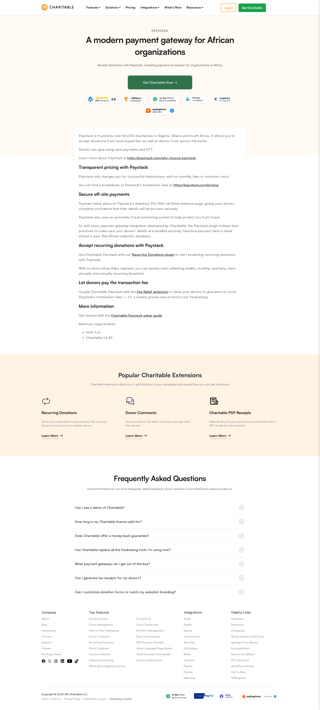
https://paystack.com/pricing (195, 185)
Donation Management (150, 630)
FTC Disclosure (240, 660)
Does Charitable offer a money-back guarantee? (112, 536)
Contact (46, 636)
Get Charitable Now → (160, 82)
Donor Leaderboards (149, 660)
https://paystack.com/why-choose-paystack (161, 158)
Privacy (68, 698)
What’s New (172, 7)
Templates (237, 618)
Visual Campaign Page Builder (154, 648)
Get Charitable (252, 8)
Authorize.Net (192, 636)
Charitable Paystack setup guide (136, 315)
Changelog (238, 630)
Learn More (49, 436)
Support (46, 642)
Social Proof (143, 618)
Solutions (111, 7)
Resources (193, 7)
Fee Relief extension (152, 292)
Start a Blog (238, 672)
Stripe (187, 618)
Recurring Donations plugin (153, 254)
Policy (76, 698)
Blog (44, 624)
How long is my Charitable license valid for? (108, 522)
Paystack (189, 660)
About (45, 618)
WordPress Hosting (242, 666)
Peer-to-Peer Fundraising (104, 630)
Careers (46, 648)
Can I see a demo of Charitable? (99, 507)
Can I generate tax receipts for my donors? (108, 578)
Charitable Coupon (95, 698)
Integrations (148, 7)
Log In (228, 8)
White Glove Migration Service (107, 666)
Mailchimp (190, 677)
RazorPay (189, 642)
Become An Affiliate (242, 654)
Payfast (188, 666)
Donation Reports (99, 654)
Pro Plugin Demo (51, 654)
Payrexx (188, 672)
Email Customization (148, 636)
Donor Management (101, 624)
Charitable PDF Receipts (230, 412)
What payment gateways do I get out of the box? (112, 564)
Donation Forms (98, 618)
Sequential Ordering (101, 660)
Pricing (131, 7)
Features (92, 7)
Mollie (187, 654)
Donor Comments (141, 412)
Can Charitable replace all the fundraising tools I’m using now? (123, 550)
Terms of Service (51, 698)
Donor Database (99, 648)
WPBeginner (238, 677)
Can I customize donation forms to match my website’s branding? (125, 592)
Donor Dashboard (147, 624)
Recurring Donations (59, 412)
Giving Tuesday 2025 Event (247, 636)
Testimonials (48, 630)
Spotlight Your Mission (244, 642)
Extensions (237, 624)
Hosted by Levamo (121, 698)
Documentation (240, 648)
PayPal (187, 624)
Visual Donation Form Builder (153, 654)
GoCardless (191, 648)
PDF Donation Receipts (150, 642)
